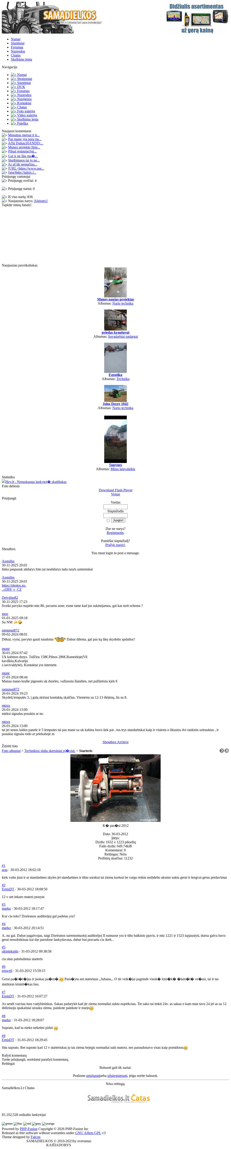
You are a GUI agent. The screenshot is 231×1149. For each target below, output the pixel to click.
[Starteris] (115, 821)
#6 (3, 967)
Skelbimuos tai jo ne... (24, 160)
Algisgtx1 (41, 201)
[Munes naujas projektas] (115, 296)
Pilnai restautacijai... (22, 151)
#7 (3, 992)
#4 (3, 924)
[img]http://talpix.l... (22, 172)
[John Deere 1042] (115, 401)
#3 (3, 904)
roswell (7, 971)
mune (6, 649)
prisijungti (93, 1076)
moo (5, 614)
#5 (3, 947)
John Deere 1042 (115, 404)
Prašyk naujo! (115, 545)
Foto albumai (11, 751)
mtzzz (6, 705)
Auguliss (8, 561)
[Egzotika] (115, 372)
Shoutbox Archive (116, 742)
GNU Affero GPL (88, 1133)
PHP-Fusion (28, 1129)
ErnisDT (8, 889)
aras (4, 870)
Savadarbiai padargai (123, 336)
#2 (3, 885)
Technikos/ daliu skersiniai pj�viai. (49, 751)
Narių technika (122, 303)
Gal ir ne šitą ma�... (23, 156)
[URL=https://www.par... (26, 168)
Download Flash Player (115, 490)
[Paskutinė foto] (226, 752)
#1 (3, 866)
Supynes (115, 465)
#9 (3, 1036)
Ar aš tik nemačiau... (22, 164)
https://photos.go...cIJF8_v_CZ (14, 587)
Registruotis (115, 533)
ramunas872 (10, 630)
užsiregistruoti (117, 1076)
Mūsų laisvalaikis (123, 469)
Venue (115, 494)
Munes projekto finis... (24, 147)
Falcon (35, 1137)
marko (6, 908)
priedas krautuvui (115, 332)
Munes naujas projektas (115, 299)
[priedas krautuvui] (115, 329)
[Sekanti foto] (221, 752)
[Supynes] (115, 462)
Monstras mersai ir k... (24, 135)
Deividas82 (10, 598)
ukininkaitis (10, 951)
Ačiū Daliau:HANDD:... (25, 143)
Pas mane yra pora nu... (25, 139)
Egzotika (115, 375)
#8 (3, 1016)
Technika (122, 379)
